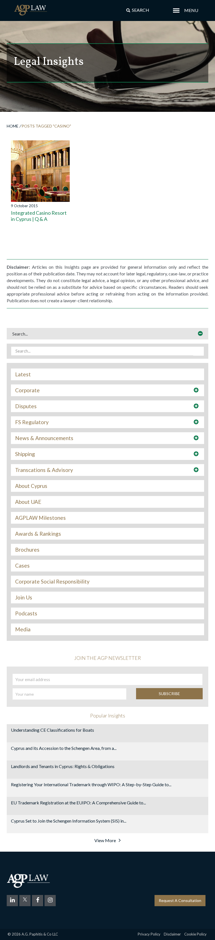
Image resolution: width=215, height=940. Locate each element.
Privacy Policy (149, 934)
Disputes (26, 406)
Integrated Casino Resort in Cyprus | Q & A (39, 216)
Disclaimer (172, 934)
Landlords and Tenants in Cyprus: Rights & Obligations (62, 766)
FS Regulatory (32, 422)
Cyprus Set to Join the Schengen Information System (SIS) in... (68, 820)
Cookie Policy (195, 934)
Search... (20, 333)
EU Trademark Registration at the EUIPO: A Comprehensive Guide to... (78, 802)
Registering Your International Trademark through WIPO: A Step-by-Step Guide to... (91, 784)
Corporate (27, 390)
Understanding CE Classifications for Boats (52, 730)
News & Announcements (44, 438)
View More (105, 840)
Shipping (25, 454)
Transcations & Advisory (44, 470)
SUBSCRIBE (169, 693)
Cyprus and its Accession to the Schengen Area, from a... (63, 748)
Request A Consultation (180, 900)
